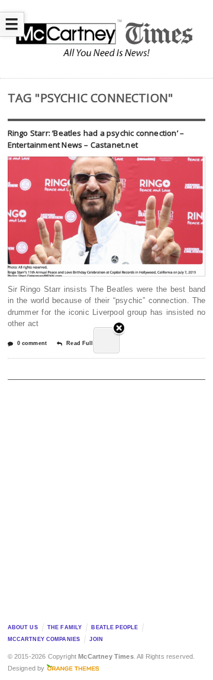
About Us (23, 627)
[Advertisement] (106, 498)
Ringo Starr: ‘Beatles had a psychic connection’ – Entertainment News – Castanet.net (96, 139)
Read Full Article (89, 343)
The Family (64, 627)
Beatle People (114, 627)
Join (96, 639)
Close (118, 328)
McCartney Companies (44, 639)
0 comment (32, 343)
